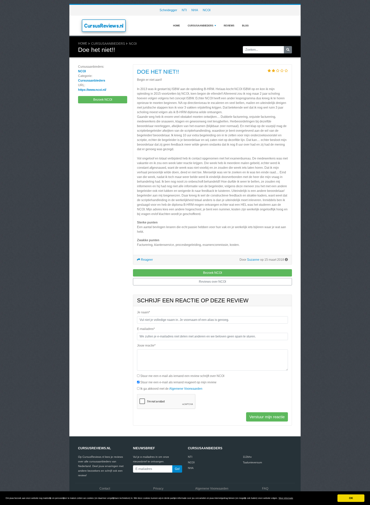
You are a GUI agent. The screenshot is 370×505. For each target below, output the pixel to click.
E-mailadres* (146, 328)
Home (176, 25)
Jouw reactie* (146, 345)
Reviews (229, 25)
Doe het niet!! (158, 72)
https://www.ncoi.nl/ (92, 89)
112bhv (247, 456)
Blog (245, 25)
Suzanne (253, 259)
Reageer (146, 259)
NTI (184, 10)
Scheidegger (168, 10)
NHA (194, 10)
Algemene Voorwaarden (185, 388)
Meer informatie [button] (286, 498)
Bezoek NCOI (102, 99)
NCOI (206, 10)
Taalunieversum (252, 462)
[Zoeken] (288, 49)
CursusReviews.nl (103, 26)
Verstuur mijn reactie (267, 417)
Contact (104, 488)
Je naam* (143, 312)
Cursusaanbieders (200, 25)
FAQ (265, 488)
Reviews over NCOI (212, 281)
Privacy (158, 488)
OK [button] (351, 498)
